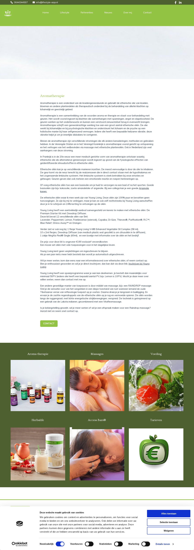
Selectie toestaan (169, 522)
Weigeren (169, 530)
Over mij (127, 12)
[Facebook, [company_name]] (175, 2)
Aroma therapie (37, 354)
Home (45, 12)
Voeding (156, 354)
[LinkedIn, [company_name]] (180, 2)
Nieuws (108, 12)
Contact (147, 12)
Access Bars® (97, 420)
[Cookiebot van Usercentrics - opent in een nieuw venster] (19, 544)
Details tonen (163, 544)
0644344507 (21, 2)
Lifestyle (64, 12)
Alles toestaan (168, 513)
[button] (49, 323)
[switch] (89, 544)
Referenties (86, 12)
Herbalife (38, 420)
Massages (97, 354)
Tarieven (156, 420)
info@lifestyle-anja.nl (47, 2)
